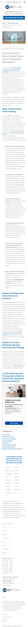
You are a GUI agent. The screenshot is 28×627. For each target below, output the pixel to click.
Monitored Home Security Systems (12, 449)
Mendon (17, 473)
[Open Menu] (1, 2)
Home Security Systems (9, 438)
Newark (7, 467)
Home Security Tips (8, 436)
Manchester (8, 493)
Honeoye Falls (9, 470)
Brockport (7, 489)
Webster (17, 480)
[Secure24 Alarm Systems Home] (14, 7)
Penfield (7, 486)
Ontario (16, 470)
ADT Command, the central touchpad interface (12, 333)
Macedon (17, 483)
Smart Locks (5, 443)
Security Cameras (7, 441)
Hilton (6, 477)
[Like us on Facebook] (3, 597)
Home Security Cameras (9, 445)
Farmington (8, 480)
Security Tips (6, 434)
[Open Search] (24, 2)
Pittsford (17, 477)
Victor (16, 493)
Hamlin (16, 467)
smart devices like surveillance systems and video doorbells (11, 70)
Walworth (7, 483)
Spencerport (18, 489)
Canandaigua (8, 473)
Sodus (16, 486)
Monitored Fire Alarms (8, 447)
